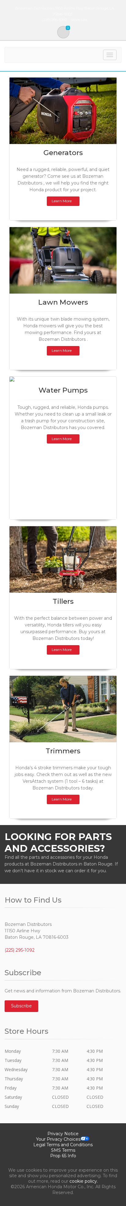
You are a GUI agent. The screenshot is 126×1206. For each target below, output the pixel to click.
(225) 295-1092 (20, 950)
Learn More (62, 201)
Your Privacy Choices (58, 1139)
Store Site (79, 19)
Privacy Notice (63, 1133)
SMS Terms (63, 1150)
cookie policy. (83, 1181)
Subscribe (21, 1006)
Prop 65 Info (63, 1155)
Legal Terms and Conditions (63, 1144)
